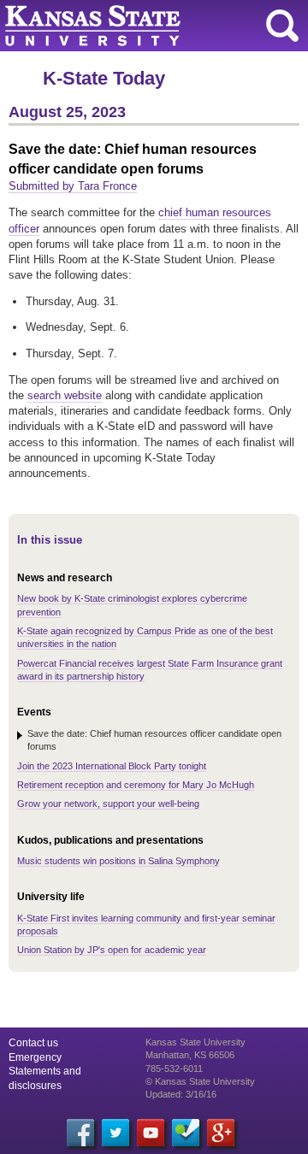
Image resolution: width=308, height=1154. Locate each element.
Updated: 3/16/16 (180, 1094)
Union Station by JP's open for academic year (111, 950)
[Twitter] (115, 1132)
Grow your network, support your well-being (108, 803)
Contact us (33, 1043)
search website (64, 395)
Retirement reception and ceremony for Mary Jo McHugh (135, 785)
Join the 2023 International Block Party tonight (111, 766)
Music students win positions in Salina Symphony (118, 861)
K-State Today (104, 78)
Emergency (35, 1057)
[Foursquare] (185, 1132)
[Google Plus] (220, 1132)
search (282, 26)
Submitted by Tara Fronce (73, 186)
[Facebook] (80, 1132)
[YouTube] (150, 1132)
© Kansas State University (200, 1081)
